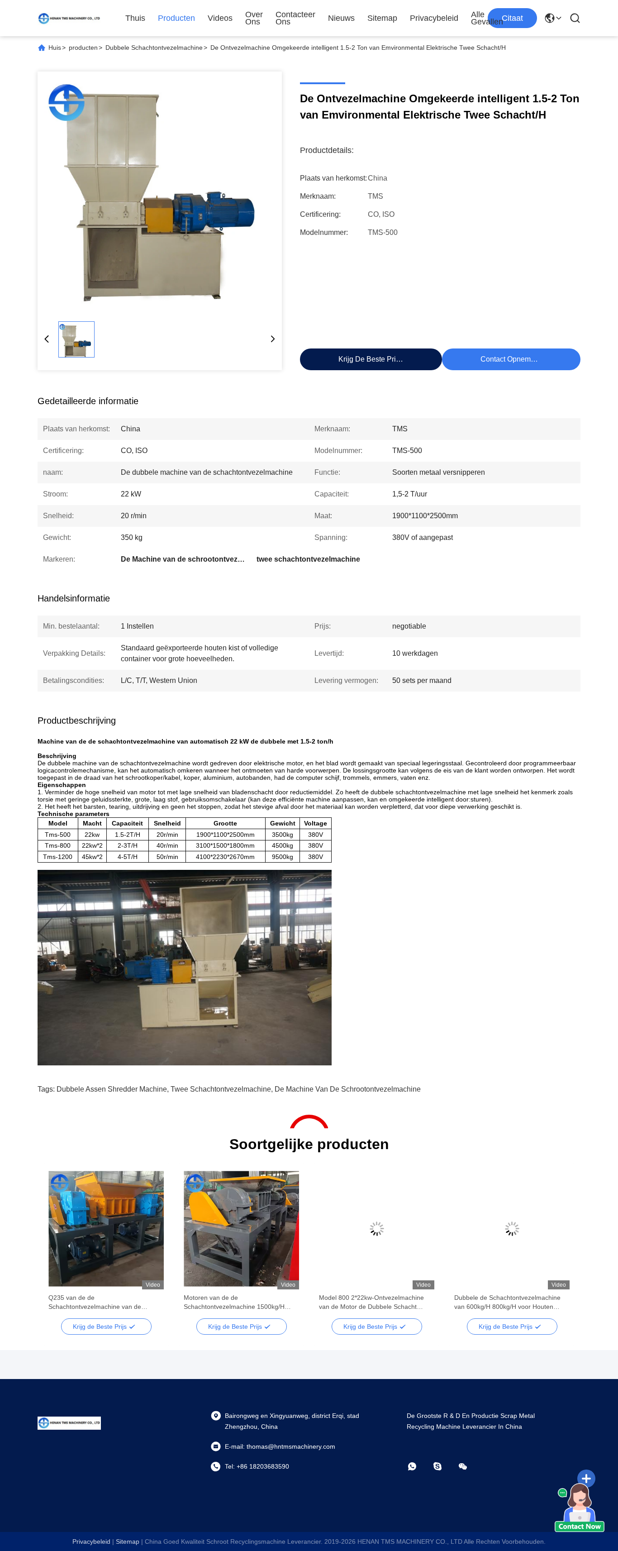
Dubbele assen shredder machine (112, 1089)
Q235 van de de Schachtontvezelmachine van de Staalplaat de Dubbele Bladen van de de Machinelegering (106, 1302)
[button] (60, 1244)
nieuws (341, 18)
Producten (176, 18)
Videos (220, 18)
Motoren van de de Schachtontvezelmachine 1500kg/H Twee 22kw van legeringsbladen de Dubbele (234, 1302)
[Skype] (444, 1466)
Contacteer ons (295, 18)
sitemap (127, 1541)
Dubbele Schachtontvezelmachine (154, 47)
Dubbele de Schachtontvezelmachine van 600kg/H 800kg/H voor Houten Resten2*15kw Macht (507, 1302)
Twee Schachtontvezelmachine (221, 1089)
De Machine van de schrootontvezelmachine (348, 1089)
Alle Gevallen (487, 18)
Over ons (254, 18)
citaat (512, 18)
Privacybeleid (434, 18)
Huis (54, 47)
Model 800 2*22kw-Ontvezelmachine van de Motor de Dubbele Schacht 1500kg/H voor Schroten (371, 1302)
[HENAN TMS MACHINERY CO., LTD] (69, 18)
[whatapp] (418, 1466)
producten (83, 47)
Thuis (135, 18)
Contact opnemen (509, 359)
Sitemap (382, 18)
